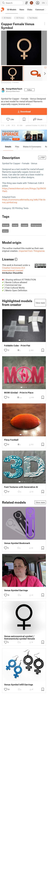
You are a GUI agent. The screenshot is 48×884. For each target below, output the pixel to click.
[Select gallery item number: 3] (24, 340)
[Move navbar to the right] (45, 9)
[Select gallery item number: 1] (20, 340)
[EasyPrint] (26, 3)
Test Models (33, 18)
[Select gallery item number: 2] (22, 340)
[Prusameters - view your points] (31, 2)
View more (40, 303)
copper (25, 225)
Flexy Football (11, 440)
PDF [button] (43, 157)
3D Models (7, 18)
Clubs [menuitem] (29, 9)
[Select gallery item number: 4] (26, 340)
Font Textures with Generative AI (21, 487)
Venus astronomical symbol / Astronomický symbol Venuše (19, 637)
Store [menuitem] (21, 9)
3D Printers (20, 18)
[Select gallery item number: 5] (28, 340)
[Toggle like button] (5, 350)
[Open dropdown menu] (44, 23)
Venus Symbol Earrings (16, 590)
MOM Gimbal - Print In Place (18, 392)
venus (5, 231)
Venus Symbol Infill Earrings (18, 684)
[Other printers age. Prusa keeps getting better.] (24, 136)
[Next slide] (44, 73)
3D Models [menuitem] (11, 9)
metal (15, 225)
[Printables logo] (2, 9)
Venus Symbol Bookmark (17, 543)
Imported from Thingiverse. (32, 251)
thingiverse (36, 225)
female (6, 225)
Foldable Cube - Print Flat (17, 345)
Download (25, 111)
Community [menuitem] (40, 9)
